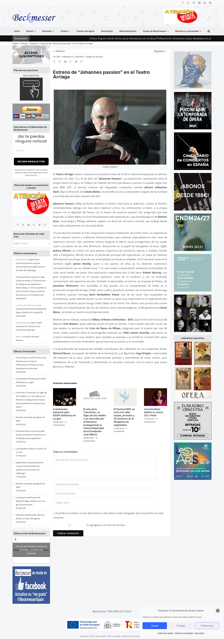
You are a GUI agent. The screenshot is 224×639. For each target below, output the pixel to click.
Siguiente (159, 51)
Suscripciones (31, 75)
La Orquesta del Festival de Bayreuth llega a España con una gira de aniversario (30, 501)
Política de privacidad (184, 633)
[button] (217, 610)
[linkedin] (205, 3)
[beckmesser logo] (34, 11)
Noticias (99, 56)
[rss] (210, 3)
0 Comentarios (60, 423)
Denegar (181, 625)
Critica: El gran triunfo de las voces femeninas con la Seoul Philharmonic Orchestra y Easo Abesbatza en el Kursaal (125, 38)
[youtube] (199, 3)
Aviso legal (84, 636)
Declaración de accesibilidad (133, 636)
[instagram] (194, 3)
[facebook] (183, 3)
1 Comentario (120, 430)
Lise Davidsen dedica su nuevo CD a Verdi (153, 412)
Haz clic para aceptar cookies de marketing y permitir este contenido (31, 549)
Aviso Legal (199, 633)
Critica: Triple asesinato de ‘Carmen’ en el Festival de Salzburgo (29, 326)
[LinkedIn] (28, 224)
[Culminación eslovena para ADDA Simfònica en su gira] (64, 390)
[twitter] (188, 3)
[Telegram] (39, 224)
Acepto (154, 625)
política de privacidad (26, 172)
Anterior (60, 51)
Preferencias (207, 625)
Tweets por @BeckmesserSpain (31, 549)
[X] (23, 224)
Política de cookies (165, 633)
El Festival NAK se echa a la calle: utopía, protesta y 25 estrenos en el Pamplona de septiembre (31, 435)
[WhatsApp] (34, 224)
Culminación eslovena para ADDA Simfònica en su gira (64, 414)
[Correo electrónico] (45, 224)
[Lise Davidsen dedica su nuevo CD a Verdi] (155, 390)
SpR (58, 56)
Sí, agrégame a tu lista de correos (105, 525)
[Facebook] (17, 224)
